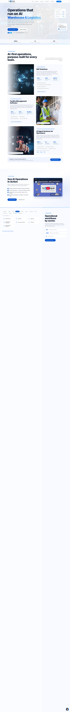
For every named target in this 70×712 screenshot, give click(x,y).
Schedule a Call (21, 199)
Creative (10, 213)
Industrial (17, 211)
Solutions (36, 1)
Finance (9, 211)
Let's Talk (58, 1)
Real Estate (15, 213)
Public (36, 211)
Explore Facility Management (16, 121)
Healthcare (4, 211)
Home (33, 1)
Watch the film (13, 199)
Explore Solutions (23, 29)
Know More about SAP (41, 91)
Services (41, 1)
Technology (31, 211)
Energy (26, 211)
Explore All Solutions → (55, 159)
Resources (47, 1)
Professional (5, 213)
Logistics (22, 211)
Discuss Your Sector (49, 240)
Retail (13, 211)
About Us (52, 1)
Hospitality (20, 213)
